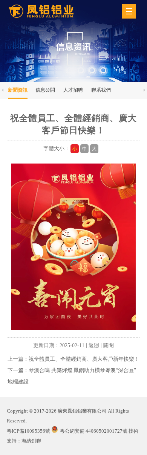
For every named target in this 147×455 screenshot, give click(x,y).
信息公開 (45, 90)
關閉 (108, 345)
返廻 (94, 345)
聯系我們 (101, 90)
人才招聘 (73, 90)
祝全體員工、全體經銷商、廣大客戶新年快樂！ (84, 359)
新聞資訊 (18, 90)
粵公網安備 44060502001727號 (94, 431)
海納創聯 (31, 441)
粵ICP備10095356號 (28, 431)
